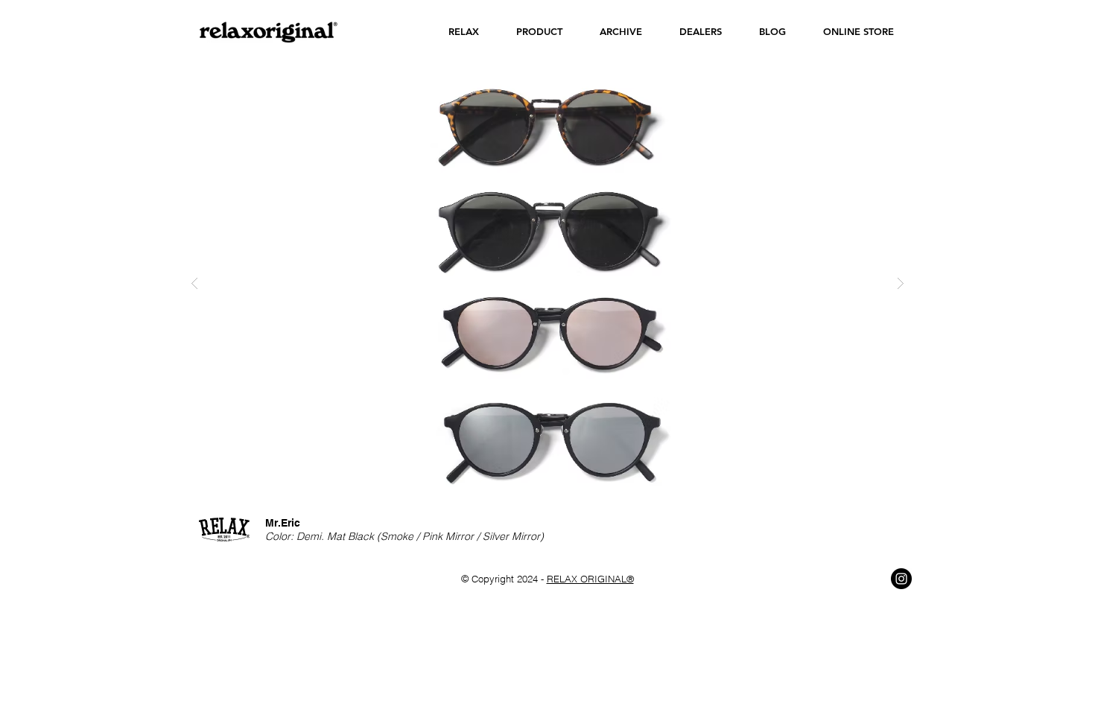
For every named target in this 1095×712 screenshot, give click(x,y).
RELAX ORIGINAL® (590, 579)
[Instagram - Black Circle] (901, 578)
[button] (464, 31)
